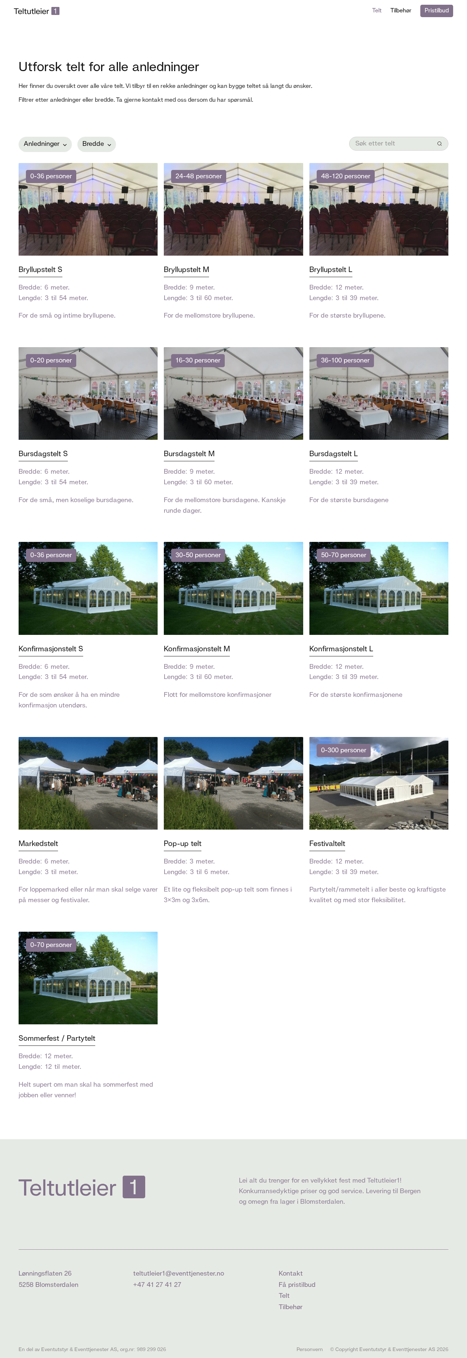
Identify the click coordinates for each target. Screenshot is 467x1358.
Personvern (310, 1349)
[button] (45, 144)
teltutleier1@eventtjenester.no (178, 1273)
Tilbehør (401, 10)
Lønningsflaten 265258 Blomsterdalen (48, 1279)
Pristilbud (437, 10)
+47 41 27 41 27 (157, 1285)
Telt (377, 10)
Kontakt (291, 1273)
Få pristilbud (297, 1285)
